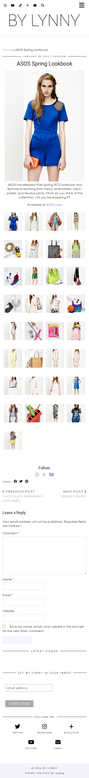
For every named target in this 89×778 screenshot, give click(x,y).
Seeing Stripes (73, 494)
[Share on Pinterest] (27, 481)
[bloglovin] (27, 5)
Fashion (59, 56)
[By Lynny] (44, 20)
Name (8, 579)
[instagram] (5, 5)
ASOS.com (54, 204)
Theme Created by (44, 773)
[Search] (42, 5)
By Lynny (50, 768)
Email (8, 595)
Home (7, 49)
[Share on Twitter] (21, 481)
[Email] (35, 5)
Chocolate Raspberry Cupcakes (23, 496)
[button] (83, 5)
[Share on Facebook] (15, 481)
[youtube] (13, 5)
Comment (11, 533)
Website (8, 611)
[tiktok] (20, 5)
